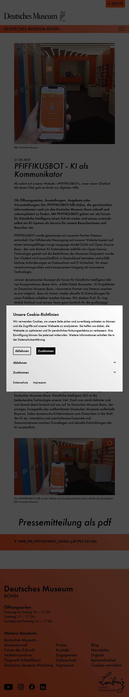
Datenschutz (20, 382)
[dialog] (64, 348)
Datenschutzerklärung (31, 339)
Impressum (39, 382)
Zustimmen (46, 351)
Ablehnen (22, 351)
